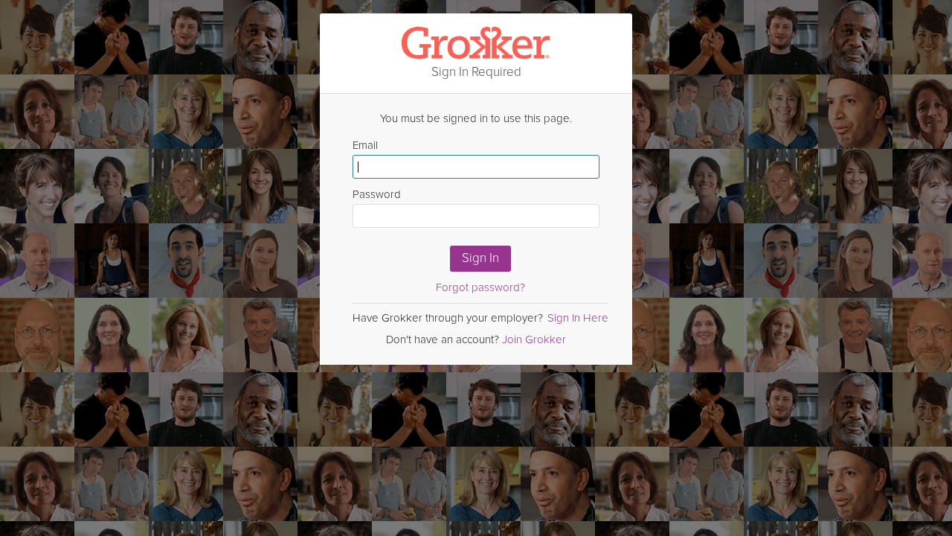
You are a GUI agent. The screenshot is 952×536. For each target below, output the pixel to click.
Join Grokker (534, 339)
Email (365, 145)
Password (377, 194)
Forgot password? (480, 287)
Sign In (480, 258)
